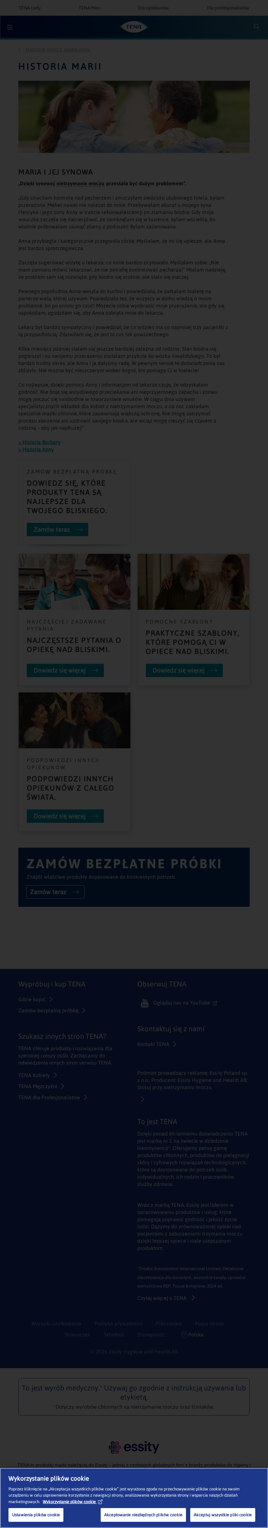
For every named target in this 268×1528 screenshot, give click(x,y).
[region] (134, 1498)
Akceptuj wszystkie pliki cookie (223, 1514)
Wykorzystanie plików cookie (69, 1501)
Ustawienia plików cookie (36, 1514)
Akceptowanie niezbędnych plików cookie (143, 1514)
